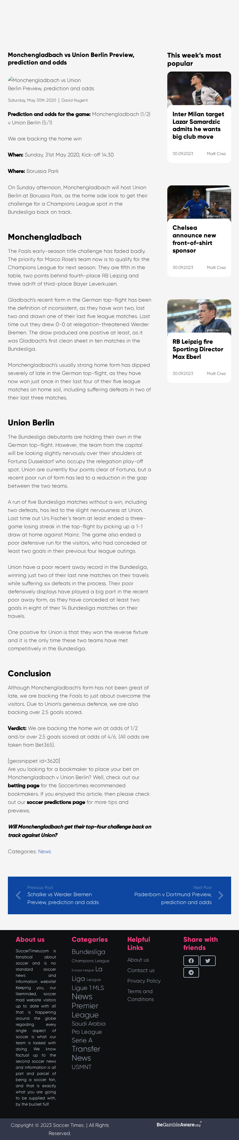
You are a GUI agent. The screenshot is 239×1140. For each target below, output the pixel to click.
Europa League (83, 970)
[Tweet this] (208, 960)
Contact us (140, 970)
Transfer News (86, 1053)
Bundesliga (88, 951)
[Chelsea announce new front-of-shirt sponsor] (199, 238)
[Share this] (191, 960)
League (94, 979)
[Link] (199, 453)
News (44, 851)
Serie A (82, 1040)
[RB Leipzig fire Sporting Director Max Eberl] (199, 348)
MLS (98, 987)
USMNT (82, 1067)
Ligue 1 (81, 987)
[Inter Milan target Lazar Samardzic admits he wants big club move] (199, 125)
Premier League (85, 1010)
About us (138, 960)
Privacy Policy (144, 981)
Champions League (90, 960)
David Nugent (74, 100)
